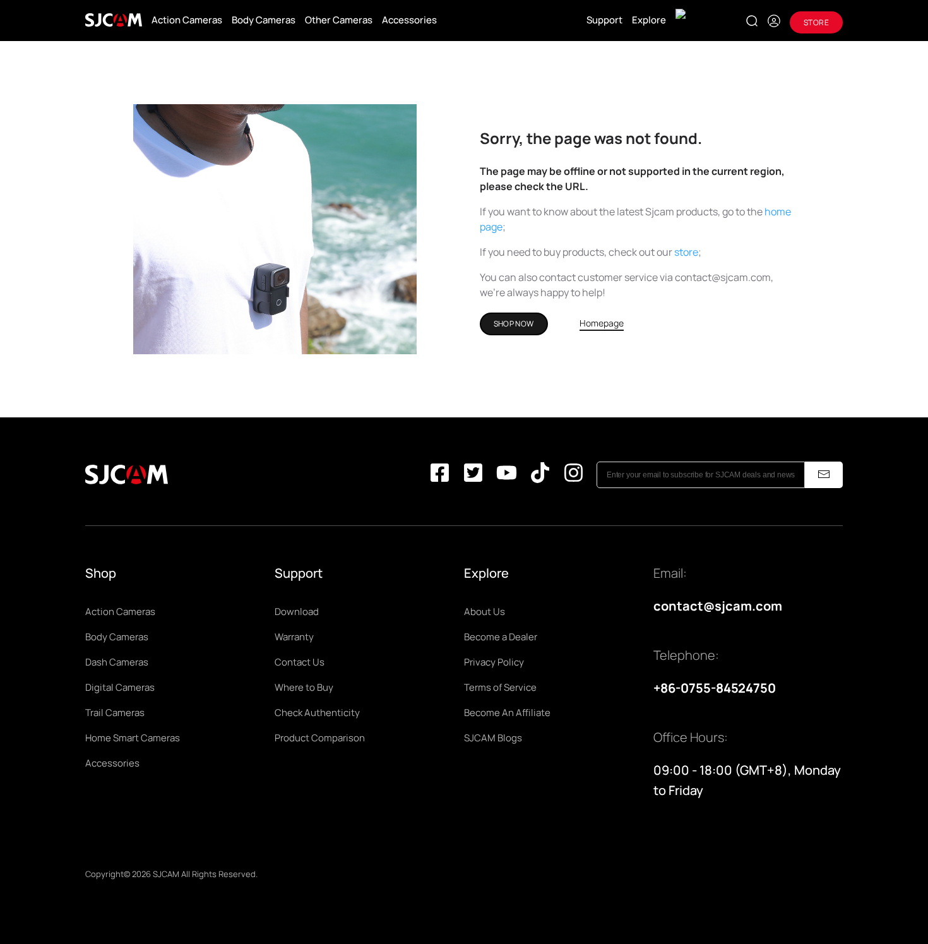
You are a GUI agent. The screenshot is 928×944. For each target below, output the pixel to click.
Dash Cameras (116, 662)
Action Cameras (187, 20)
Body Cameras (263, 20)
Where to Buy (304, 687)
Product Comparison (320, 737)
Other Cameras (338, 20)
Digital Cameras (120, 687)
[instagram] (573, 475)
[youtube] (506, 475)
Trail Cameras (115, 712)
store (686, 252)
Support (604, 20)
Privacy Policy (494, 662)
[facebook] (439, 475)
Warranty (294, 636)
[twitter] (473, 475)
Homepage (602, 323)
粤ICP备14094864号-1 (300, 874)
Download (297, 611)
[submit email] (824, 475)
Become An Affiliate (507, 712)
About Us (484, 611)
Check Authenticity (317, 712)
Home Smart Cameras (132, 737)
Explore (649, 20)
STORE (816, 22)
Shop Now (514, 323)
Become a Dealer (500, 636)
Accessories (409, 20)
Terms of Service (500, 687)
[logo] (113, 20)
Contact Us (299, 662)
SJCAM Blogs (493, 737)
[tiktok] (540, 475)
